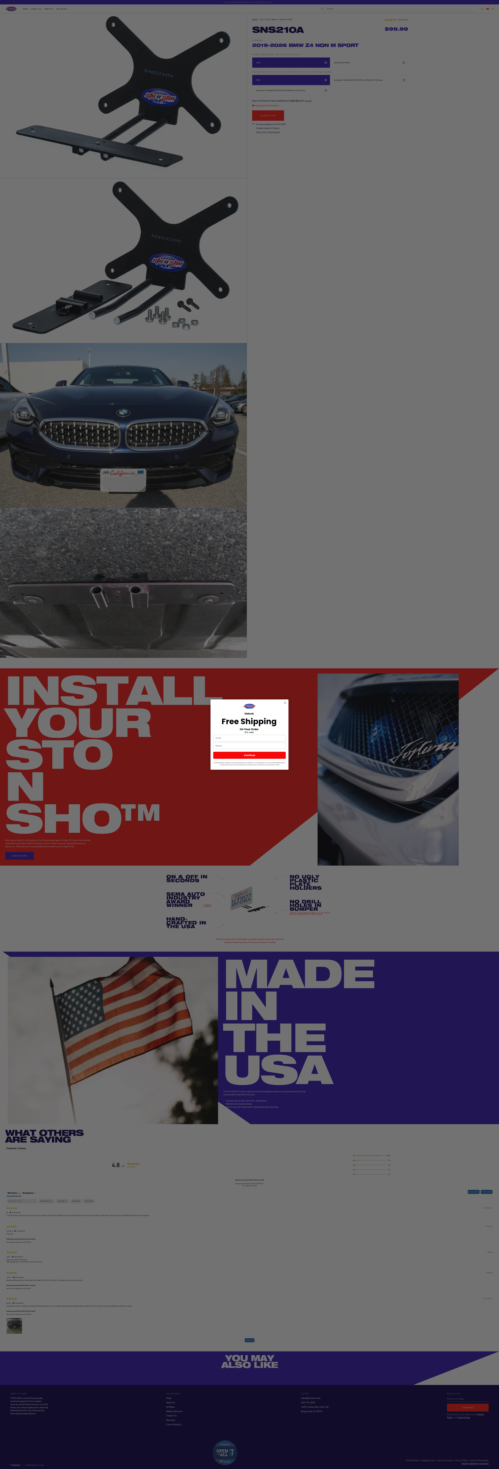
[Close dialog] (285, 702)
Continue (249, 755)
